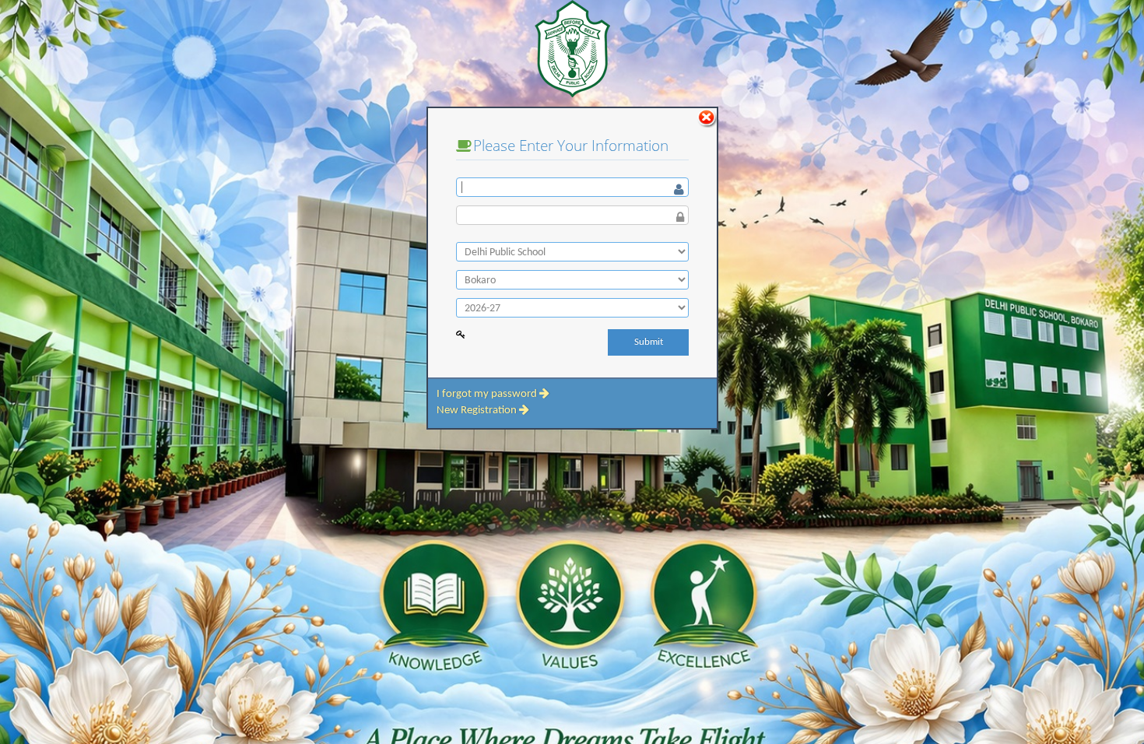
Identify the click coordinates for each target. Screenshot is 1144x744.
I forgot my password (488, 394)
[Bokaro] (572, 280)
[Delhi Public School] (572, 251)
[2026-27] (572, 308)
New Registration (478, 410)
